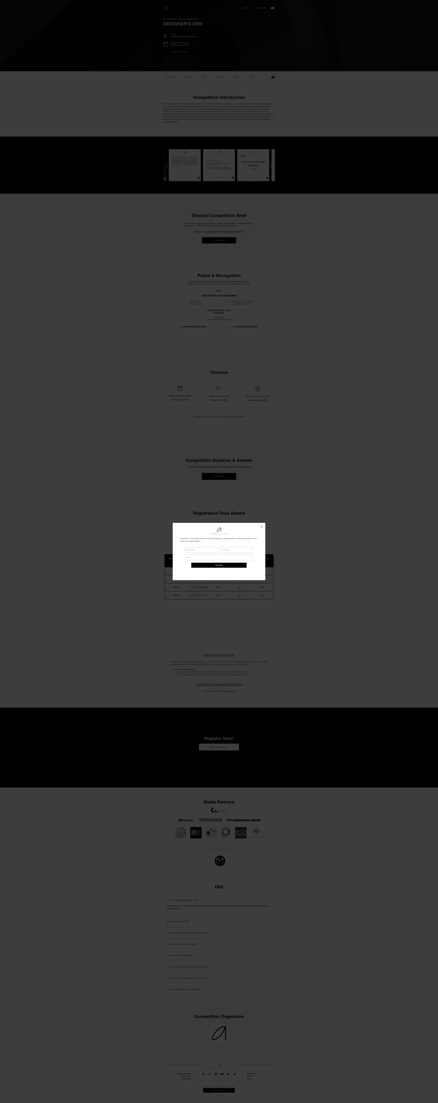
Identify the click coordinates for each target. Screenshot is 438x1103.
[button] (261, 526)
